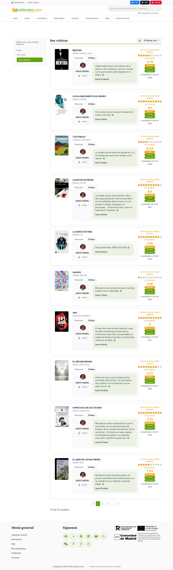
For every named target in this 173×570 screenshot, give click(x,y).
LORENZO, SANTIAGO (82, 140)
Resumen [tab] (79, 58)
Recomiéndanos (18, 548)
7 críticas (150, 428)
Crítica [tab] (91, 58)
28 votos (150, 68)
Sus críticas (24, 60)
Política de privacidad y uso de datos (105, 566)
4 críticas (150, 71)
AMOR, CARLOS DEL (81, 365)
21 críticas (149, 293)
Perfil (19, 50)
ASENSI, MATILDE (80, 275)
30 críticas (150, 252)
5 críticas (150, 117)
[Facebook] (66, 537)
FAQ (13, 544)
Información (16, 539)
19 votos (150, 425)
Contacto (15, 557)
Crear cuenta (33, 2)
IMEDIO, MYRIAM (79, 99)
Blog (107, 18)
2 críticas (150, 200)
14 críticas (149, 382)
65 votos (150, 331)
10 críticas (149, 157)
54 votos (150, 379)
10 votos (150, 114)
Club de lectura (92, 18)
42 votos (150, 155)
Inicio (15, 18)
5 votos (149, 198)
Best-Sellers (59, 18)
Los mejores (42, 18)
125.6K (157, 2)
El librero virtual (122, 18)
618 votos (150, 477)
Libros (27, 18)
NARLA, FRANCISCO (81, 411)
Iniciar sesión (19, 2)
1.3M (136, 2)
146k (146, 2)
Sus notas (21, 55)
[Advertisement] (86, 30)
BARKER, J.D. (78, 235)
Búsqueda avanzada (150, 13)
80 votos (150, 290)
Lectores (75, 18)
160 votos (150, 249)
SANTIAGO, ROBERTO (82, 316)
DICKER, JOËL (78, 463)
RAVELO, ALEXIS (79, 183)
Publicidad (16, 553)
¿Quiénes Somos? (19, 535)
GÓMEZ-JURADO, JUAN (82, 53)
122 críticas (150, 480)
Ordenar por (150, 40)
